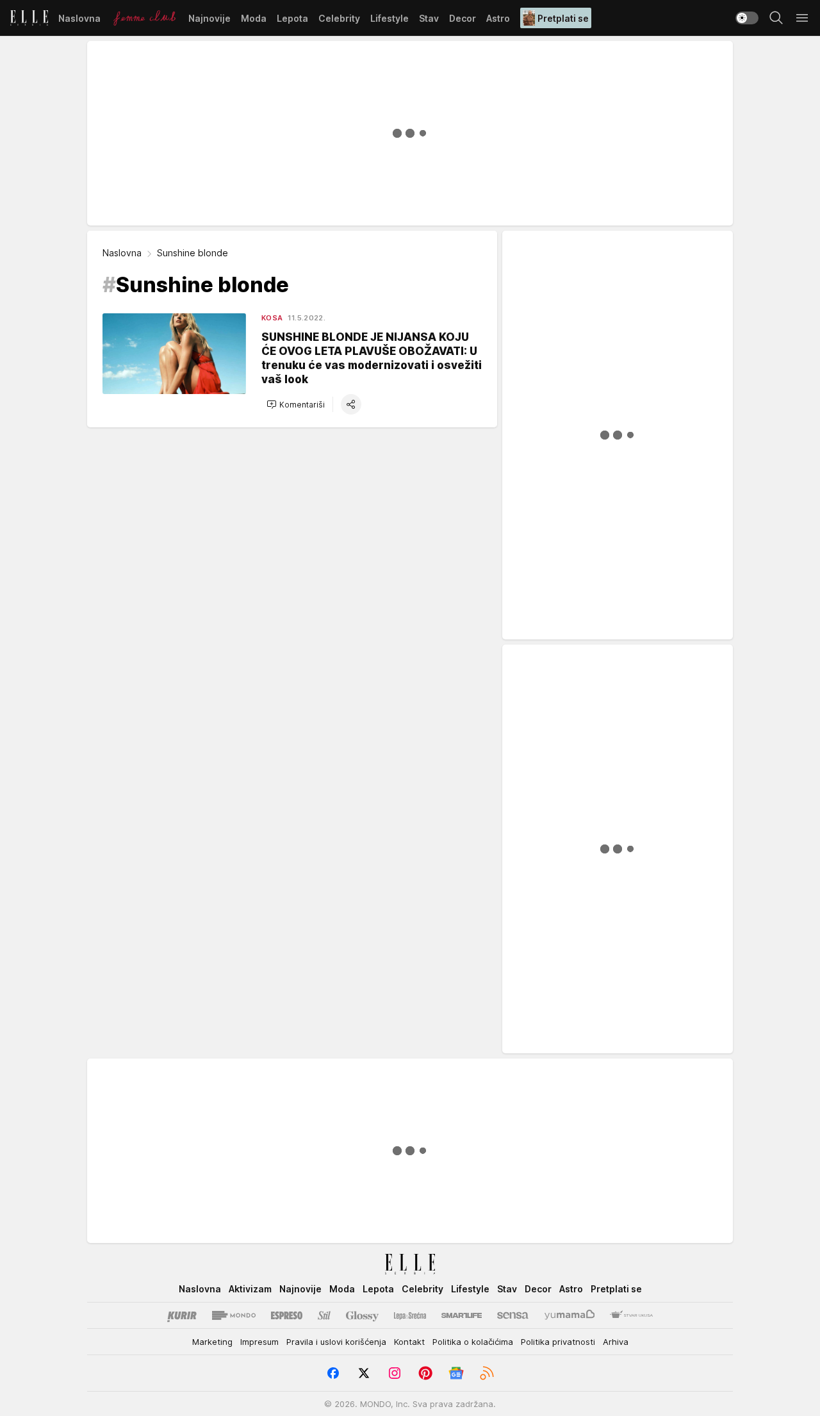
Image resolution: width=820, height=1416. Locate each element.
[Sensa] (513, 1315)
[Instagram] (394, 1373)
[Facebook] (333, 1373)
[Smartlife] (461, 1315)
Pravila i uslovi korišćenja (336, 1342)
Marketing (212, 1342)
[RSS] (487, 1373)
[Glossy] (362, 1315)
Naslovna (122, 252)
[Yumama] (570, 1315)
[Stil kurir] (324, 1315)
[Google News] (456, 1373)
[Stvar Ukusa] (631, 1315)
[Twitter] (364, 1373)
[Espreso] (286, 1315)
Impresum (259, 1342)
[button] (295, 404)
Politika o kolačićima (472, 1342)
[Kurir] (182, 1315)
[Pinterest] (425, 1373)
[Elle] (29, 18)
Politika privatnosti (558, 1342)
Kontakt (409, 1342)
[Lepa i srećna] (410, 1315)
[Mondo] (234, 1315)
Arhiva (615, 1342)
